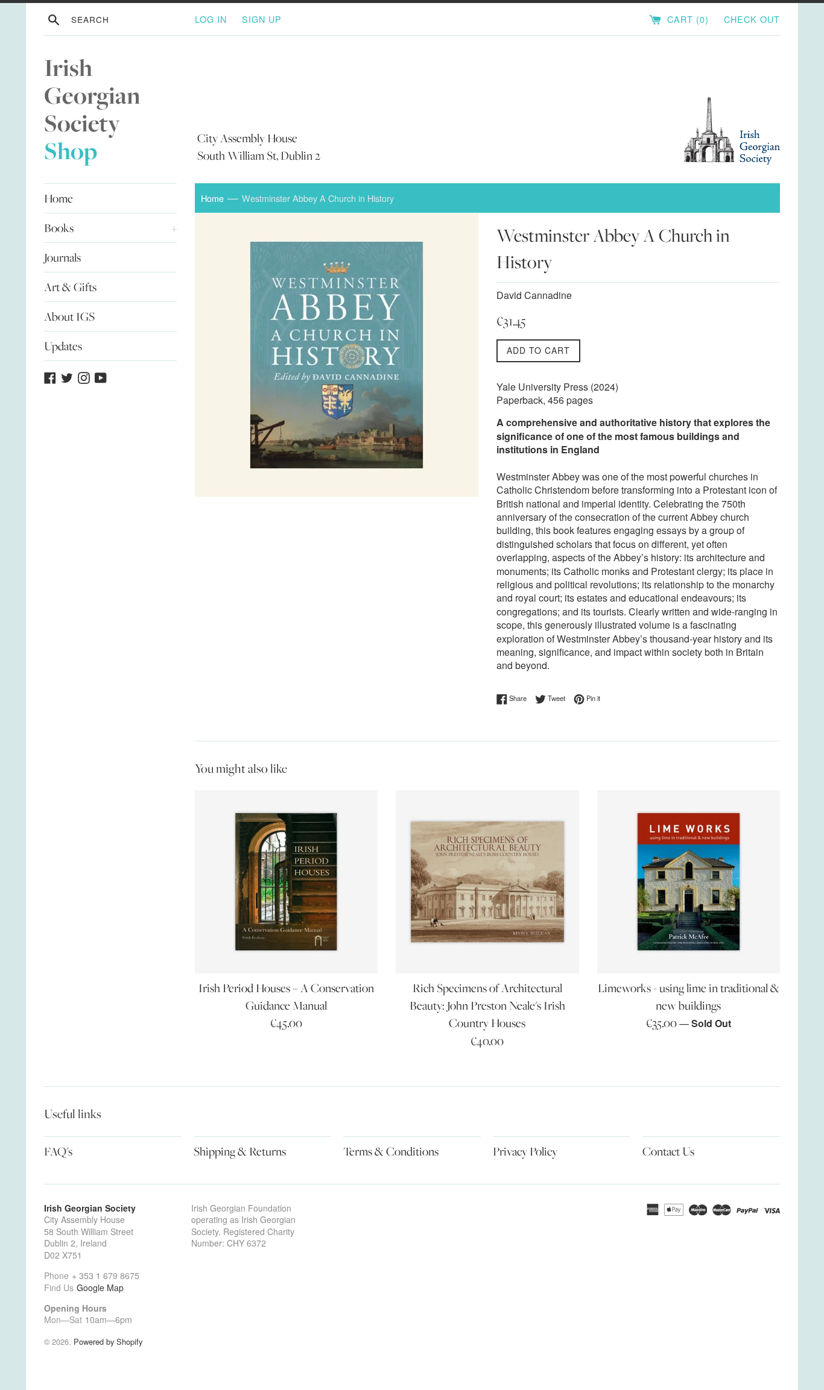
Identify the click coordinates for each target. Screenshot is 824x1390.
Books (110, 227)
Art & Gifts (70, 286)
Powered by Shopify (108, 1341)
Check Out (752, 19)
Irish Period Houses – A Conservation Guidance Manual (286, 997)
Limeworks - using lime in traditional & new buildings (688, 997)
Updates (63, 346)
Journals (62, 257)
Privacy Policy (525, 1151)
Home (58, 198)
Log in (211, 19)
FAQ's (58, 1151)
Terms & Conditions (391, 1151)
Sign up (262, 19)
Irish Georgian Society (92, 109)
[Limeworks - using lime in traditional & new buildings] (688, 881)
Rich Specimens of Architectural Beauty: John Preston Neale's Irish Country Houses (487, 1006)
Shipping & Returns (240, 1151)
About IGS (69, 316)
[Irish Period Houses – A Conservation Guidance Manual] (286, 881)
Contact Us (668, 1151)
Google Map (100, 1288)
